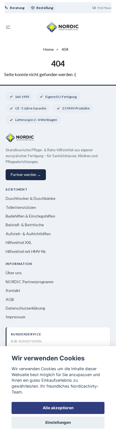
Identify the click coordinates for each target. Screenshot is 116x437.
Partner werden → (26, 174)
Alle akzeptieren (58, 408)
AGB (10, 299)
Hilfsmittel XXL (19, 242)
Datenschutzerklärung (25, 308)
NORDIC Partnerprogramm (29, 281)
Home (48, 49)
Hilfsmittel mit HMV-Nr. (26, 251)
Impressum (15, 316)
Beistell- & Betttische (25, 224)
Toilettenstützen (21, 207)
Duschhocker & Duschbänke (30, 198)
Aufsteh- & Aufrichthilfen (28, 233)
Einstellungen (58, 422)
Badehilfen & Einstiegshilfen (30, 216)
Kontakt (13, 290)
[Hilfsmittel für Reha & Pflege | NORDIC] (62, 26)
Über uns (14, 272)
